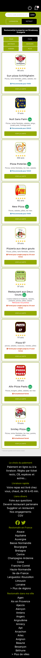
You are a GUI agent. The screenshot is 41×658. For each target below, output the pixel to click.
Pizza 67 (20, 342)
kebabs (11, 49)
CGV (20, 515)
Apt (20, 627)
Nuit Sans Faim (18, 119)
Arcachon (20, 631)
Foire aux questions (20, 500)
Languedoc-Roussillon (20, 577)
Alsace (20, 531)
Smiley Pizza (18, 429)
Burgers (29, 44)
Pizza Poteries (18, 164)
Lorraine (20, 584)
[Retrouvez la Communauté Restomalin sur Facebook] (18, 523)
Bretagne (20, 550)
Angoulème (20, 620)
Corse (20, 561)
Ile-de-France (20, 573)
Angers (20, 616)
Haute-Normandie (20, 569)
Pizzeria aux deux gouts (20, 248)
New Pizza (18, 206)
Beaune (20, 642)
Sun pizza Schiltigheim (20, 75)
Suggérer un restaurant (20, 508)
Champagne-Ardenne (20, 558)
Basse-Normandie (20, 543)
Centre (21, 554)
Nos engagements (20, 511)
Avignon (20, 639)
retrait (29, 21)
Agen (20, 597)
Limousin (20, 580)
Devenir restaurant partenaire (20, 504)
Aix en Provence (20, 601)
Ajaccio (20, 605)
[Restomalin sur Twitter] (23, 523)
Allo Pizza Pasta (18, 386)
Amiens (20, 612)
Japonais (11, 44)
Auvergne (20, 539)
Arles (21, 635)
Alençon (20, 608)
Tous (11, 39)
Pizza (30, 39)
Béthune (21, 650)
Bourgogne (20, 546)
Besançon (20, 646)
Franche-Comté (20, 565)
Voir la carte (20, 89)
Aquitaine (20, 535)
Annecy (20, 624)
